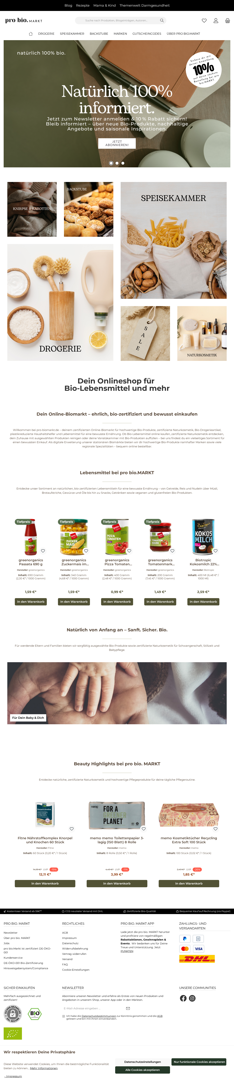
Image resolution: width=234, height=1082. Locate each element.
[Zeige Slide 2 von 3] (117, 163)
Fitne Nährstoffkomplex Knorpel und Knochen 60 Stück (45, 840)
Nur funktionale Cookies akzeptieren (199, 1062)
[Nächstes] (224, 562)
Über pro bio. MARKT (17, 938)
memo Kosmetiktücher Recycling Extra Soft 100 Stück (189, 840)
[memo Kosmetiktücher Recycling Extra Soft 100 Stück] (189, 815)
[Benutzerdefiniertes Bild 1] (185, 939)
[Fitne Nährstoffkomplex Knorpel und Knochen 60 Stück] (45, 815)
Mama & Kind (104, 5)
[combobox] (116, 20)
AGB (65, 932)
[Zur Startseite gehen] (24, 21)
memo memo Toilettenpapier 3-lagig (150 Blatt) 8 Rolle (117, 840)
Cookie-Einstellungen (75, 969)
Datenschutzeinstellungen (142, 1062)
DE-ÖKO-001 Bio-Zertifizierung (23, 963)
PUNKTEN (127, 951)
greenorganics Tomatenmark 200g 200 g (160, 562)
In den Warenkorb (30, 601)
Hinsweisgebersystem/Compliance (26, 968)
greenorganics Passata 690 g (31, 562)
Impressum (69, 938)
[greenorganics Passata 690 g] (31, 537)
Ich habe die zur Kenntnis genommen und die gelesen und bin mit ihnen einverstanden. (114, 1017)
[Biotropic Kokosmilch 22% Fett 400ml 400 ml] (203, 537)
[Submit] (128, 1009)
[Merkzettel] (204, 20)
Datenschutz (70, 943)
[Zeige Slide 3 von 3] (122, 163)
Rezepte (83, 5)
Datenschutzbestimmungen (99, 1015)
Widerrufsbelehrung (75, 948)
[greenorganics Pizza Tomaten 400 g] (117, 537)
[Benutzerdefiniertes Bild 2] (198, 939)
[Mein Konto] (216, 20)
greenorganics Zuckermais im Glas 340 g (73, 562)
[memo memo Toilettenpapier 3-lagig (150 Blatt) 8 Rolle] (117, 815)
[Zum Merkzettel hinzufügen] (43, 551)
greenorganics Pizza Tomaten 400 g (117, 562)
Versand (67, 959)
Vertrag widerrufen (74, 954)
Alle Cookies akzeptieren (142, 1070)
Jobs (7, 943)
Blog (68, 5)
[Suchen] (162, 20)
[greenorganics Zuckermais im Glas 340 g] (74, 537)
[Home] (33, 33)
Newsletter (11, 932)
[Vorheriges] (10, 562)
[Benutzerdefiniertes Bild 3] (191, 949)
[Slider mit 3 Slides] (117, 103)
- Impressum (13, 1076)
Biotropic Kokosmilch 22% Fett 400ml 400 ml (203, 562)
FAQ (65, 964)
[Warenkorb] (226, 20)
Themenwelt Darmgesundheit (145, 5)
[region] (117, 562)
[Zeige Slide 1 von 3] (111, 163)
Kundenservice (13, 957)
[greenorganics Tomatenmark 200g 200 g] (160, 537)
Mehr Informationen (44, 1068)
